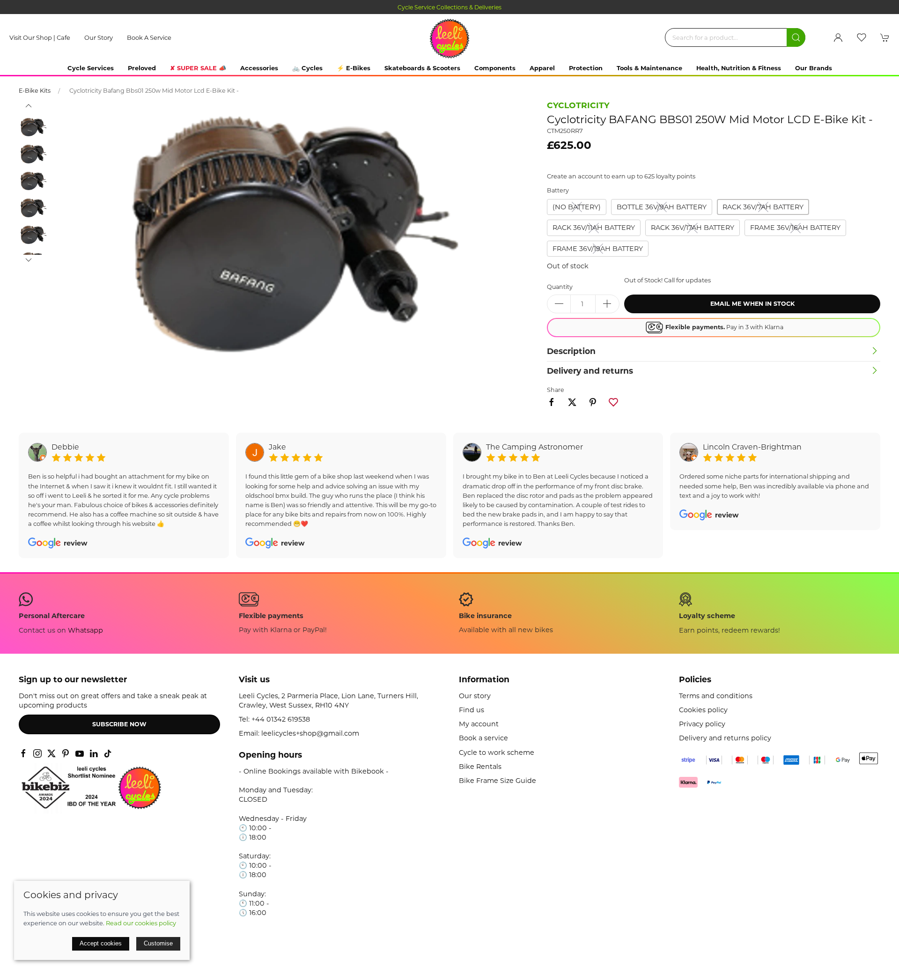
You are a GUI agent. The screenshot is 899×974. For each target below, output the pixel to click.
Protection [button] (586, 68)
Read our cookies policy (141, 923)
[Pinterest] (65, 753)
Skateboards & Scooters (422, 68)
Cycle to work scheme (496, 752)
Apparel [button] (542, 68)
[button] (861, 37)
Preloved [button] (142, 68)
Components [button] (495, 68)
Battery (558, 190)
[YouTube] (79, 753)
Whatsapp (85, 630)
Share (555, 389)
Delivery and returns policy (725, 738)
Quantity (560, 286)
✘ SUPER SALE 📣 (198, 68)
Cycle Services (90, 68)
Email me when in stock (752, 303)
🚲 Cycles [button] (307, 68)
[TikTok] (107, 753)
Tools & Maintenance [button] (649, 68)
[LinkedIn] (93, 753)
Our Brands (813, 68)
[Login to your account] (838, 37)
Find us (471, 710)
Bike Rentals (480, 766)
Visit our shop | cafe (39, 37)
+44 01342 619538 (280, 719)
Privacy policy (702, 724)
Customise (158, 943)
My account (479, 724)
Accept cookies (101, 943)
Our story (98, 37)
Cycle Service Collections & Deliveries (302, 7)
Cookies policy (703, 710)
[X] (51, 753)
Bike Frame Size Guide (497, 780)
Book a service (149, 37)
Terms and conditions (715, 696)
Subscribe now (119, 724)
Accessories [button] (259, 68)
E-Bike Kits (35, 90)
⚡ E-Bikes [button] (353, 68)
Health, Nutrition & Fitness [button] (738, 68)
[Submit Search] (796, 37)
